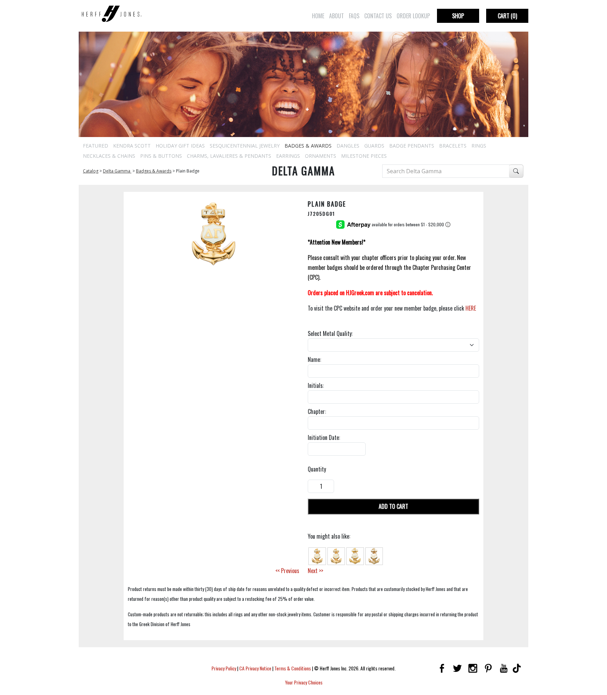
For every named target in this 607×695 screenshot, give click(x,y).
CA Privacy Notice (255, 668)
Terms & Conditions (292, 668)
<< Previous (287, 570)
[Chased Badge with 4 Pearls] (374, 555)
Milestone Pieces (364, 155)
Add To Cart (393, 506)
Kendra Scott (132, 145)
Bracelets (452, 145)
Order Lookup (413, 16)
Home (318, 16)
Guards (374, 145)
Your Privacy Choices (303, 682)
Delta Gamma (117, 171)
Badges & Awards (308, 145)
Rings (478, 145)
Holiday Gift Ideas (180, 145)
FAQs (354, 16)
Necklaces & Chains (109, 155)
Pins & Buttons (161, 155)
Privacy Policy (223, 668)
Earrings (288, 155)
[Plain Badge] (317, 555)
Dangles (348, 145)
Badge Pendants (411, 145)
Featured (95, 145)
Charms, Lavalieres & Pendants (229, 155)
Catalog (90, 171)
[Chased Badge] (355, 555)
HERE (470, 308)
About (336, 16)
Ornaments (320, 155)
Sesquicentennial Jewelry (245, 145)
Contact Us (378, 16)
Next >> (315, 570)
